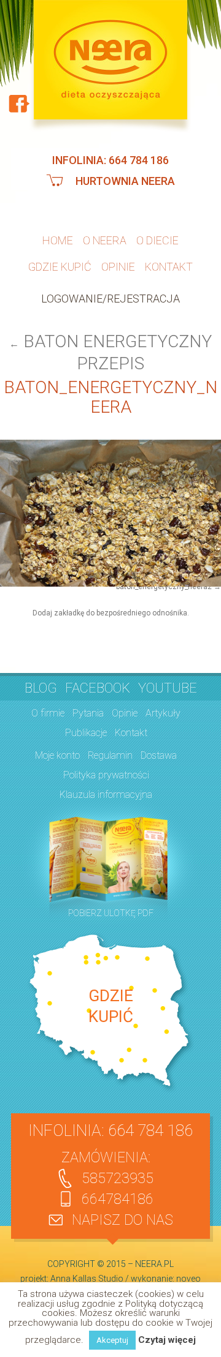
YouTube (167, 682)
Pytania (88, 707)
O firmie (47, 707)
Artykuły (162, 707)
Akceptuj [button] (112, 1340)
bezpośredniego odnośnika (141, 608)
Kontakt (169, 264)
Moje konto (57, 750)
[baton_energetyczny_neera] (110, 509)
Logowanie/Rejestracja (110, 294)
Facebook (97, 682)
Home (57, 239)
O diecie (157, 239)
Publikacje (86, 727)
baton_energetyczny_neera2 (164, 583)
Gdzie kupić (59, 264)
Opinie (118, 264)
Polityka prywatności (106, 769)
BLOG (41, 682)
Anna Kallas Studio (86, 1273)
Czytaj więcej (167, 1340)
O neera (104, 239)
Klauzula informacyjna (106, 789)
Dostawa (159, 750)
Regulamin (110, 750)
